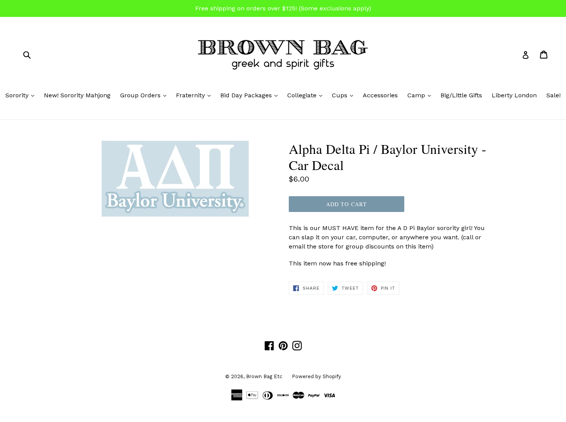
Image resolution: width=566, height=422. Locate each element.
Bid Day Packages (250, 95)
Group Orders (145, 95)
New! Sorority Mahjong (77, 95)
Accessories (380, 95)
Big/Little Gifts (461, 95)
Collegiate (306, 95)
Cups (344, 95)
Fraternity (195, 95)
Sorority (21, 95)
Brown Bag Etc (264, 376)
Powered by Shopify (316, 376)
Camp (421, 95)
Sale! (553, 95)
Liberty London (514, 95)
